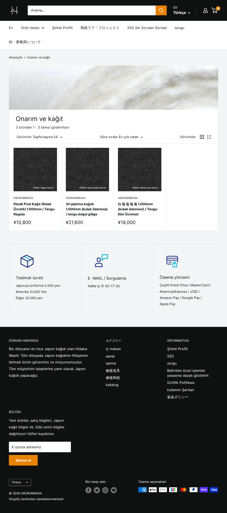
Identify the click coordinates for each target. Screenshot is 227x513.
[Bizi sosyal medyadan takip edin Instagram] (105, 490)
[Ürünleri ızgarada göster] (202, 137)
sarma (111, 363)
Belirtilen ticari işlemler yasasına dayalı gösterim (188, 373)
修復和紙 (113, 377)
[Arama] (161, 10)
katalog (112, 384)
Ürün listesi (30, 27)
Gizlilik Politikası (181, 382)
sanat (110, 356)
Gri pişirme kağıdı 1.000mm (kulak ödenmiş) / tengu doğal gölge (87, 209)
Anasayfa (15, 57)
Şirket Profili (62, 27)
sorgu (179, 27)
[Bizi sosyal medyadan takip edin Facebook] (88, 490)
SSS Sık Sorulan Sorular (147, 27)
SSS (170, 356)
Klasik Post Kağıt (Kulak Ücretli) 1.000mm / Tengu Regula (34, 209)
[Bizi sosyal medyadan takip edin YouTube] (114, 490)
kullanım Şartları (180, 390)
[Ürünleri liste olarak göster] (209, 137)
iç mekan (113, 349)
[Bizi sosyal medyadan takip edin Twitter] (97, 490)
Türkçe (16, 482)
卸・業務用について (25, 42)
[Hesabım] (205, 10)
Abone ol (23, 460)
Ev (11, 27)
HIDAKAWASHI (23, 198)
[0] (214, 10)
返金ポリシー (177, 397)
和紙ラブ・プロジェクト (99, 27)
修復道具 (113, 370)
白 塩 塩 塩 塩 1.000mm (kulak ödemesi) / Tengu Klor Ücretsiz (137, 209)
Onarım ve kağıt (38, 57)
